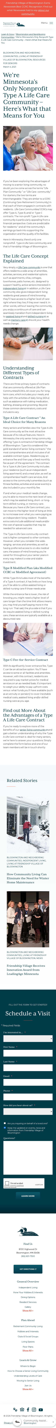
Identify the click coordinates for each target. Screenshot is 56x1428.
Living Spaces (28, 1342)
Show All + (28, 1311)
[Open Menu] (51, 23)
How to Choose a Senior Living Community (28, 1371)
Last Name (10, 1062)
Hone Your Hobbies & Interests (28, 1292)
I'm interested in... (14, 1032)
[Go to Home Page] (14, 24)
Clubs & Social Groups (28, 1336)
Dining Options (28, 1297)
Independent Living (28, 1287)
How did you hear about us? (19, 1105)
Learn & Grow (7, 34)
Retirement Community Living (28, 1326)
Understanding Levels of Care (28, 1376)
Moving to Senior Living (28, 1381)
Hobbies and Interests (27, 1331)
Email (7, 1076)
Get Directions (27, 1267)
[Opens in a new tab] (28, 1410)
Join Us (28, 1385)
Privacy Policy (10, 1423)
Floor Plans (28, 1347)
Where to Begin (28, 1366)
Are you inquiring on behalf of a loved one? (27, 1123)
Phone (8, 1091)
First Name (10, 1047)
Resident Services (27, 1302)
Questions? (9, 1138)
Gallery (28, 1307)
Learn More (28, 1196)
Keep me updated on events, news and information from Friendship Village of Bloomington (26, 1130)
